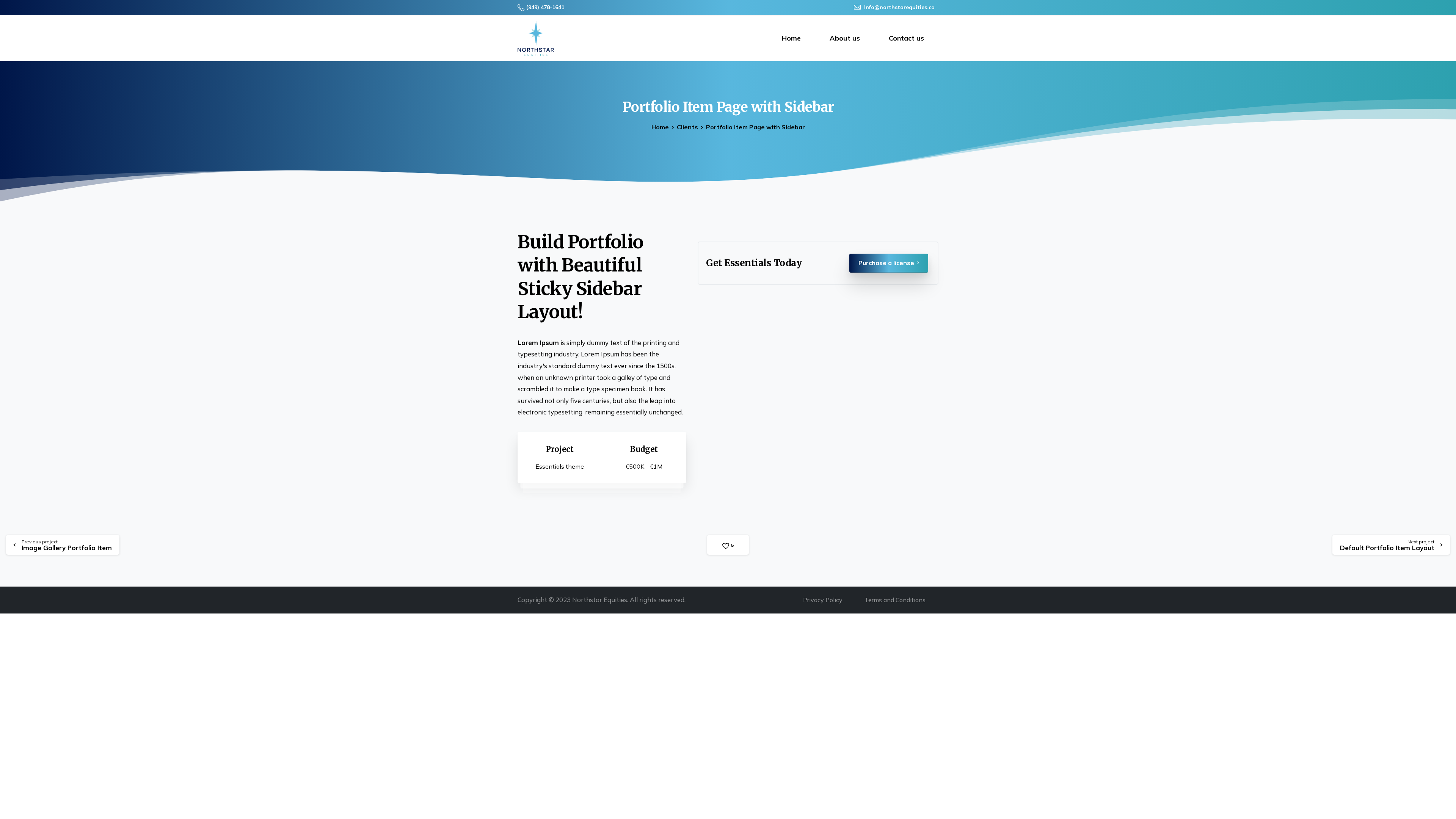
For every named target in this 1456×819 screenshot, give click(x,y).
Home (660, 127)
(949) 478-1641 (545, 7)
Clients (687, 127)
